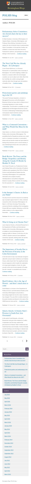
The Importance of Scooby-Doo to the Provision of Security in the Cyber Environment (14, 251)
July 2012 (7, 460)
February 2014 (8, 439)
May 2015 (7, 415)
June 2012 (7, 464)
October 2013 (8, 446)
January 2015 (8, 426)
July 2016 (7, 394)
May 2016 (7, 398)
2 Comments (18, 87)
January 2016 (8, 412)
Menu (26, 15)
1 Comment (20, 275)
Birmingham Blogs (16, 7)
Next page (27, 341)
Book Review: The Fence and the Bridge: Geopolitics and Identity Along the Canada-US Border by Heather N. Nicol (14, 159)
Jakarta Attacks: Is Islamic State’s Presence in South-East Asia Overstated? (14, 313)
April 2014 (7, 432)
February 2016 (8, 408)
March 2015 (8, 422)
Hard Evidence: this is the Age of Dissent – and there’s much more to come (15, 283)
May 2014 (7, 429)
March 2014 (8, 436)
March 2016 (8, 405)
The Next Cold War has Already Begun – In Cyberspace (14, 64)
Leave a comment (19, 57)
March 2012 (8, 474)
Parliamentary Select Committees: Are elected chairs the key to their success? (15, 33)
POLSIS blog (9, 15)
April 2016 (7, 401)
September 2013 (9, 450)
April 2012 (7, 471)
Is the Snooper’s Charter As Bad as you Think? (15, 193)
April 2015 (7, 419)
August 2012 (8, 457)
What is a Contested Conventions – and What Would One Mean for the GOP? (15, 126)
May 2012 (7, 467)
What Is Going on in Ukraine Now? (15, 222)
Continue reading (21, 53)
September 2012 (9, 453)
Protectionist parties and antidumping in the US (15, 94)
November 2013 (9, 443)
